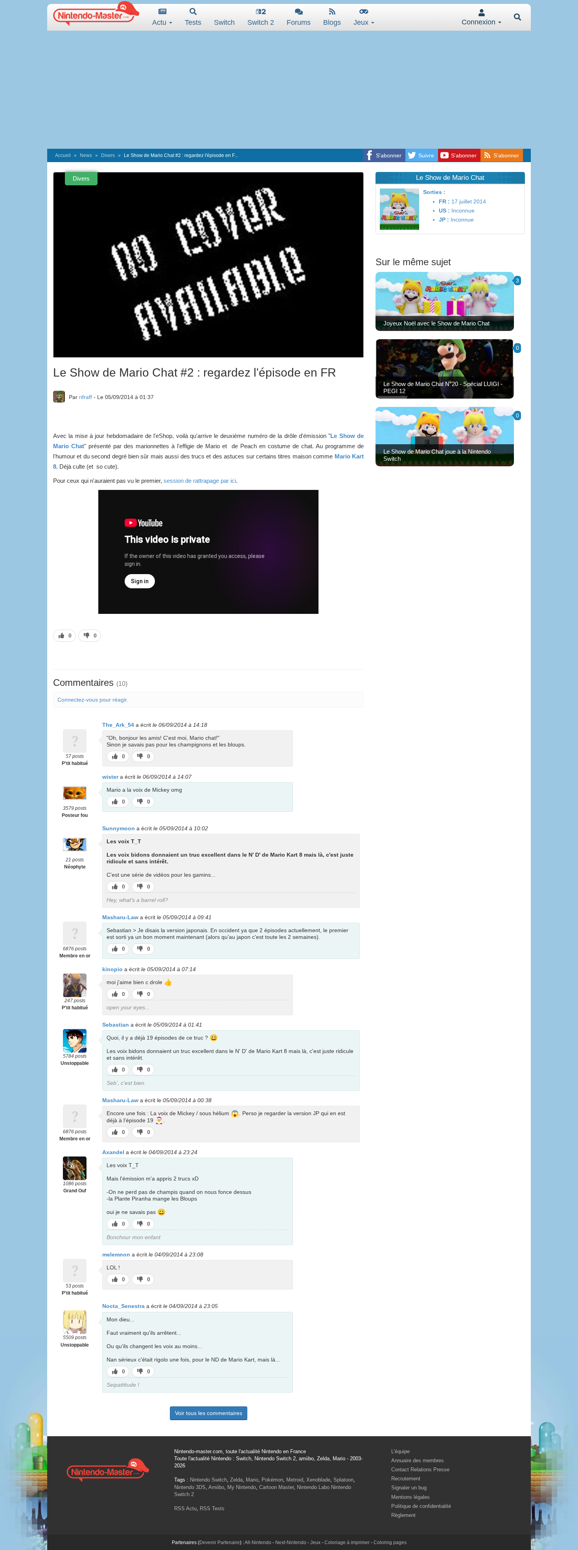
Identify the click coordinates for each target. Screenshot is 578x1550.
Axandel (113, 1152)
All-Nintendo (258, 1542)
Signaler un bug (409, 1488)
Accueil (63, 155)
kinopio (112, 969)
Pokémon (272, 1480)
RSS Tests (212, 1508)
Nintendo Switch (208, 1480)
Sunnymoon (118, 828)
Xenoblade (318, 1480)
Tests (193, 22)
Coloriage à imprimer (347, 1542)
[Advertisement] (289, 90)
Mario (252, 1480)
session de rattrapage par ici (200, 480)
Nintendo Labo (313, 1487)
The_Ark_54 (118, 725)
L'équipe (400, 1451)
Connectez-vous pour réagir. (92, 699)
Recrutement (405, 1479)
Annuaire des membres (417, 1460)
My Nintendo (241, 1487)
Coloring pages (390, 1542)
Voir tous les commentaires (208, 1413)
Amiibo (216, 1487)
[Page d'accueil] (107, 1469)
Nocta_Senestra (123, 1306)
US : (444, 210)
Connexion (479, 22)
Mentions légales (410, 1497)
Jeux (361, 22)
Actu (160, 22)
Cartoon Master (276, 1487)
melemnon (116, 1254)
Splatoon (343, 1480)
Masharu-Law (120, 917)
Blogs (332, 22)
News (86, 155)
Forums (299, 22)
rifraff (85, 397)
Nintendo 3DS (190, 1487)
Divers (108, 155)
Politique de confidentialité (421, 1506)
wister (110, 777)
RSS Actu (185, 1508)
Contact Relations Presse (420, 1469)
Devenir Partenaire (219, 1542)
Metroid (294, 1480)
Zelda (236, 1480)
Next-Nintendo (290, 1542)
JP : (444, 219)
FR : (444, 201)
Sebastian (115, 1025)
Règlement (403, 1515)
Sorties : (434, 192)
